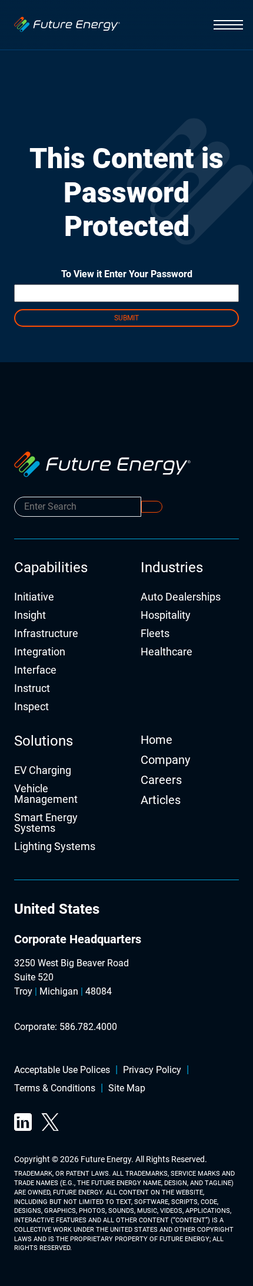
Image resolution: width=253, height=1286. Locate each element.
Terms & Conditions (54, 1089)
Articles (161, 800)
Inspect (31, 707)
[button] (228, 24)
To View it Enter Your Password (126, 274)
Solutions (43, 741)
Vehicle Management (46, 794)
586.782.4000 (88, 1026)
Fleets (155, 633)
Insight (30, 615)
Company (165, 760)
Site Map (126, 1089)
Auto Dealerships (181, 597)
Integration (39, 652)
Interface (35, 670)
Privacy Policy (152, 1070)
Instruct (32, 688)
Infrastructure (46, 633)
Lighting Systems (54, 846)
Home (156, 740)
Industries (172, 567)
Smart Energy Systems (46, 823)
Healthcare (166, 652)
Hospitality (166, 615)
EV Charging (42, 770)
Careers (161, 780)
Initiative (34, 597)
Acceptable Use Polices (62, 1070)
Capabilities (51, 567)
